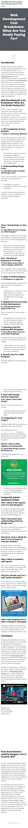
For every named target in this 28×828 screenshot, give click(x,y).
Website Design (5, 76)
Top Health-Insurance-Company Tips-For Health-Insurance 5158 (11, 3)
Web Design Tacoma (16, 655)
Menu (3, 6)
